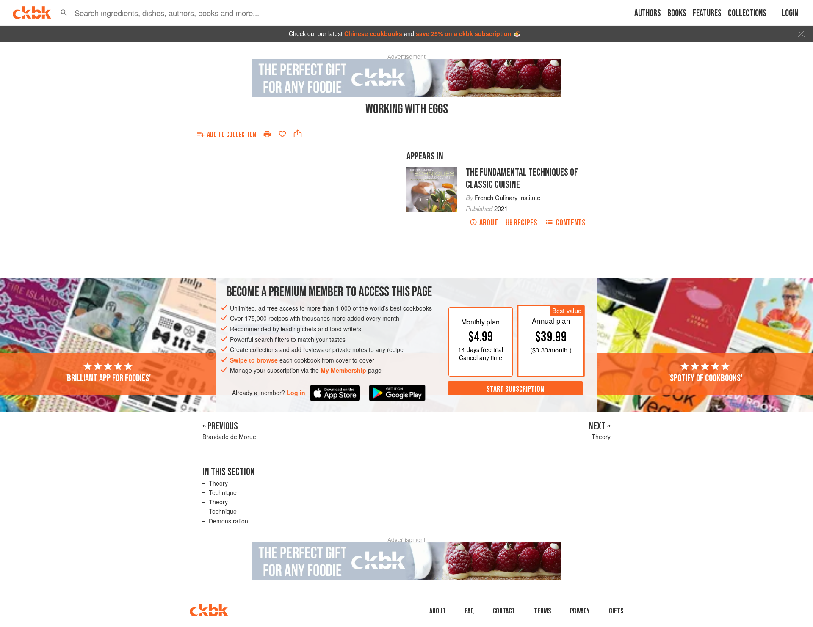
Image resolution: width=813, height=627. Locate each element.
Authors (647, 13)
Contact (504, 611)
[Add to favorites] (282, 134)
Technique (223, 492)
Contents (571, 222)
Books (676, 13)
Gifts (616, 611)
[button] (64, 12)
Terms (542, 611)
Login (790, 13)
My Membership (343, 370)
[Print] (267, 134)
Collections (747, 13)
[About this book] (431, 170)
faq (469, 611)
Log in (296, 393)
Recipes (525, 222)
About (488, 222)
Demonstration (228, 521)
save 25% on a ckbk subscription (464, 33)
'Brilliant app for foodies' (108, 378)
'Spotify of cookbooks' (705, 378)
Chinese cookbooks (373, 33)
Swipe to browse (254, 360)
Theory (218, 483)
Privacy (580, 611)
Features (707, 13)
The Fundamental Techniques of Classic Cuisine (522, 178)
